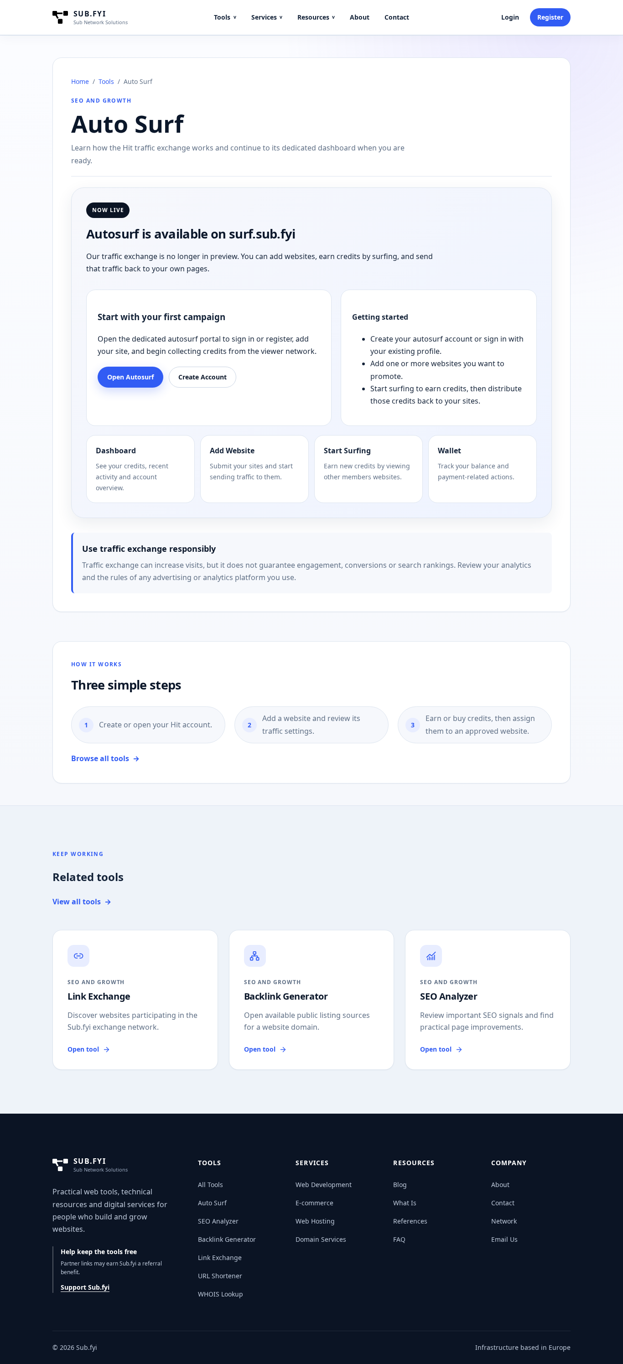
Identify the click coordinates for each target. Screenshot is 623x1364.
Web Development (324, 1184)
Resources (316, 17)
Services (266, 17)
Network (504, 1221)
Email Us (504, 1239)
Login (510, 17)
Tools (225, 17)
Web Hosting (315, 1221)
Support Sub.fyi (85, 1287)
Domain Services (321, 1239)
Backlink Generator (227, 1239)
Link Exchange (220, 1257)
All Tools (210, 1184)
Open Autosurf (130, 377)
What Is (404, 1202)
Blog (400, 1184)
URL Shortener (220, 1275)
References (410, 1221)
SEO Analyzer (218, 1221)
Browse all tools (105, 758)
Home (80, 81)
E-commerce (314, 1202)
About (359, 17)
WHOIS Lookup (220, 1294)
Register (550, 17)
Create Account (202, 377)
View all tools (81, 902)
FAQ (399, 1239)
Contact (396, 17)
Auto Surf (212, 1202)
